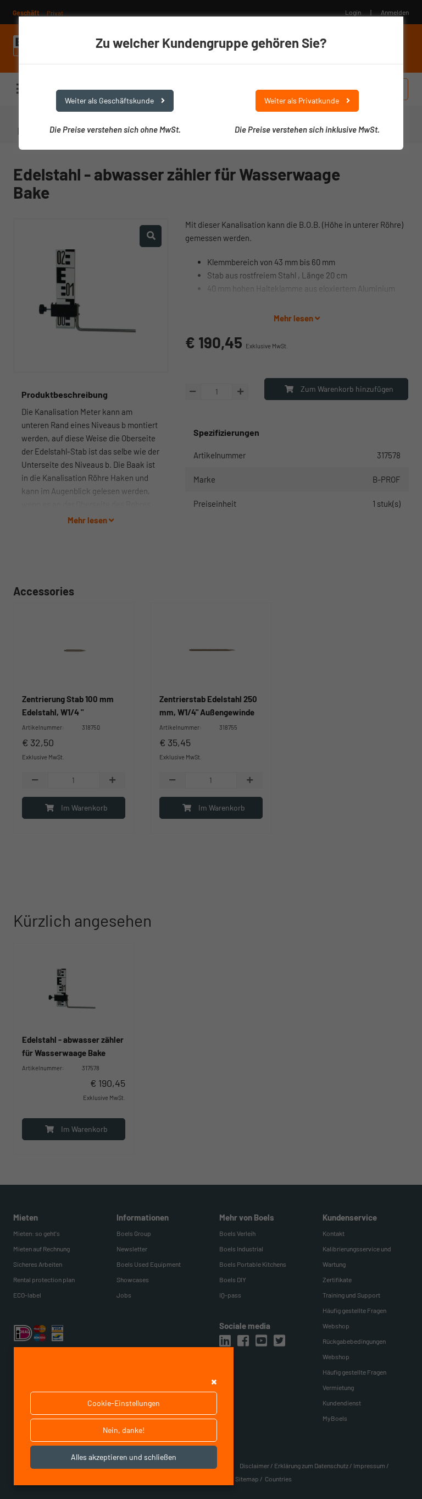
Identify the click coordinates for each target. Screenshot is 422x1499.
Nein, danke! (124, 1430)
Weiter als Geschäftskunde (110, 100)
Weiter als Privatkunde (302, 100)
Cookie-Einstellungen (123, 1403)
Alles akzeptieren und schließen (123, 1457)
